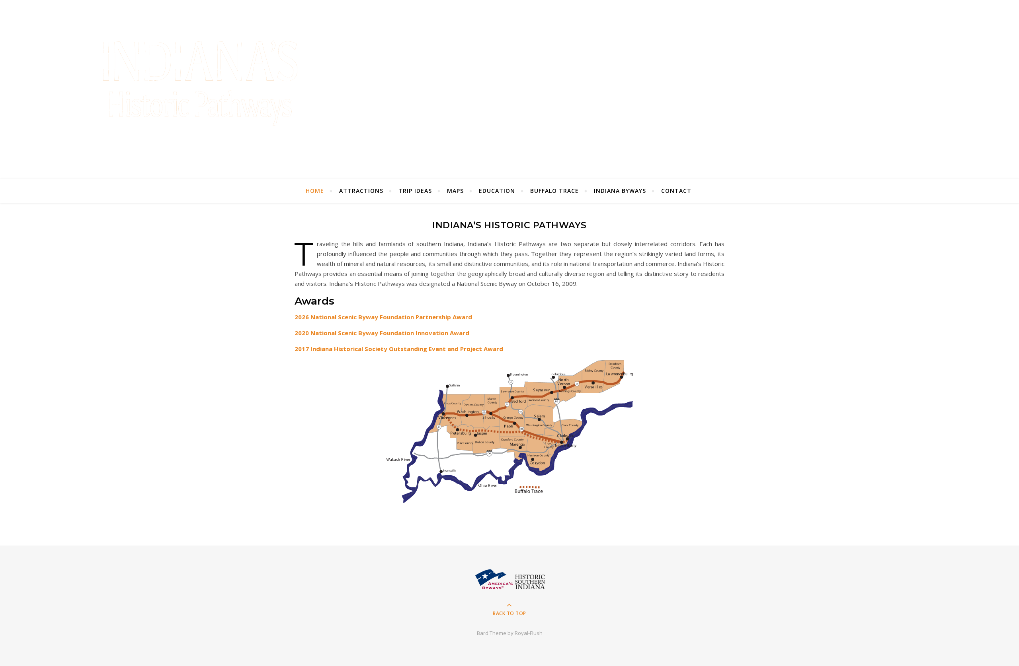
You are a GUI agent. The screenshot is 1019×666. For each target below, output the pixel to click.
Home (315, 190)
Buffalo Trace (554, 190)
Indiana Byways (620, 190)
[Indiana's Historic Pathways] (200, 88)
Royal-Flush (529, 633)
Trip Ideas (415, 190)
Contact (676, 190)
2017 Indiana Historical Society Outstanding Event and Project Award (399, 349)
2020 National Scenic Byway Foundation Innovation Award (382, 333)
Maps (455, 190)
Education (497, 190)
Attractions (361, 190)
